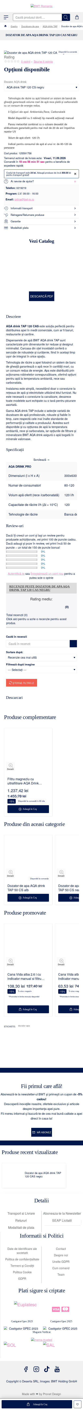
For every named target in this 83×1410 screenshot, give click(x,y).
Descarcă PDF (41, 296)
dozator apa (24, 1025)
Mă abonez (44, 1132)
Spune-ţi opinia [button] (43, 61)
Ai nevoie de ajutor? (22, 181)
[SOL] (22, 1350)
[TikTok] (47, 1369)
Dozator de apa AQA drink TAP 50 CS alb (26, 888)
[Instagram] (36, 1369)
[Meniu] (6, 17)
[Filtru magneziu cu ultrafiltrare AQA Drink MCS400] (28, 752)
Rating (9, 57)
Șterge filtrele (23, 683)
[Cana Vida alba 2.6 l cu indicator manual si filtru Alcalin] (28, 947)
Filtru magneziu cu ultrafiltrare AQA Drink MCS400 (23, 781)
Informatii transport (22, 208)
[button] (37, 1404)
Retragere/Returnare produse (27, 215)
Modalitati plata (19, 228)
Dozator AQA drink (15, 81)
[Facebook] (26, 1369)
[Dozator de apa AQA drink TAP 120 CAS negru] (14, 1175)
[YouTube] (57, 1369)
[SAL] (61, 1350)
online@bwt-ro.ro (24, 199)
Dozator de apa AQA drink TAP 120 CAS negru (43, 1174)
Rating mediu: (41, 599)
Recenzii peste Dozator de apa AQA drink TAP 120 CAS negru (39, 588)
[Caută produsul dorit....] (66, 17)
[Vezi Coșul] (77, 17)
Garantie (16, 221)
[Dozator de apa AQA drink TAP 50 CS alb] (28, 859)
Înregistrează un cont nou (47, 574)
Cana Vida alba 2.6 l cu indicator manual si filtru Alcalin (24, 976)
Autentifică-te (16, 574)
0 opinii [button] (25, 61)
